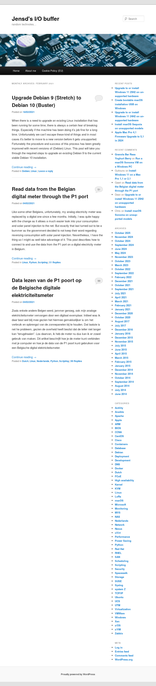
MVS (117, 512)
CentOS (119, 436)
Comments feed (124, 655)
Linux (34, 171)
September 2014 (124, 382)
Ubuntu (119, 597)
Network (119, 524)
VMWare (120, 613)
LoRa (118, 496)
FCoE (118, 476)
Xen (117, 621)
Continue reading (24, 167)
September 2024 (124, 245)
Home (16, 70)
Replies (55, 262)
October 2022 (122, 269)
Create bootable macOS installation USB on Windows (129, 104)
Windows (120, 617)
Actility (119, 408)
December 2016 (124, 329)
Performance (122, 536)
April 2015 (121, 353)
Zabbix (119, 633)
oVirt (118, 532)
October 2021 (122, 285)
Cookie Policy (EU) (52, 70)
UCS (117, 601)
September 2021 (124, 289)
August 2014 (122, 386)
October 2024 (122, 241)
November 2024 (124, 237)
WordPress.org (124, 659)
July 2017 (120, 325)
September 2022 (124, 273)
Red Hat (119, 549)
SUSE (118, 581)
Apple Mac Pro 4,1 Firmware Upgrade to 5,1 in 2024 (129, 136)
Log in (119, 647)
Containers (121, 444)
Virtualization (123, 609)
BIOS (118, 428)
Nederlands (43, 361)
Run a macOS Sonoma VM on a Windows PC (128, 162)
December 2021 (124, 281)
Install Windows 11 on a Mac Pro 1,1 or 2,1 (128, 174)
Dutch (25, 361)
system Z (120, 589)
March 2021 (121, 301)
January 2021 (122, 309)
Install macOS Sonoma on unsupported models (128, 215)
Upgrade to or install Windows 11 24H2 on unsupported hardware (129, 116)
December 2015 (124, 337)
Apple (118, 420)
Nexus (118, 528)
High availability (124, 480)
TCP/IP (119, 593)
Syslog (119, 585)
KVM (117, 488)
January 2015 (122, 365)
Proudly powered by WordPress (78, 674)
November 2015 (124, 341)
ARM (117, 424)
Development (122, 460)
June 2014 (121, 394)
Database (120, 448)
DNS (117, 464)
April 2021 (121, 297)
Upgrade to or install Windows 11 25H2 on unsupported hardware (129, 92)
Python (33, 262)
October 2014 (122, 378)
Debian (26, 171)
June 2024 (121, 249)
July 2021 (120, 293)
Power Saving (123, 540)
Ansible (119, 412)
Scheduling (121, 561)
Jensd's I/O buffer (35, 18)
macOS (119, 500)
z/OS (118, 625)
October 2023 (122, 261)
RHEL (118, 553)
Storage (119, 577)
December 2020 (124, 313)
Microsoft (120, 504)
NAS (117, 516)
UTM (117, 605)
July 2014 (120, 390)
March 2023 (121, 265)
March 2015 (121, 357)
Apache (119, 416)
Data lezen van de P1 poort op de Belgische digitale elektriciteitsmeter (47, 287)
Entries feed (122, 651)
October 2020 (122, 317)
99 (99, 280)
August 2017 (122, 321)
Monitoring (121, 508)
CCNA (118, 432)
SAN (117, 557)
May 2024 (120, 253)
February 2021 (123, 305)
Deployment (122, 456)
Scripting (43, 262)
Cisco (118, 440)
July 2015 (120, 345)
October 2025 (122, 233)
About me (30, 70)
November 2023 (124, 257)
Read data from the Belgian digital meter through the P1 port (129, 186)
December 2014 (124, 369)
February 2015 (123, 361)
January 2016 (122, 333)
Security (120, 569)
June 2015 (121, 349)
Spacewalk (121, 573)
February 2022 (123, 277)
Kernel (119, 484)
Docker (119, 468)
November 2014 (124, 373)
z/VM (118, 629)
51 (99, 189)
